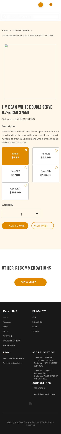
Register (40, 4)
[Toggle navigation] (57, 4)
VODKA (35, 331)
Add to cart (17, 225)
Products (7, 322)
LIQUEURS (37, 322)
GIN (34, 317)
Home (5, 30)
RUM (34, 326)
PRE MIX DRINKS (21, 30)
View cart (41, 225)
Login (47, 4)
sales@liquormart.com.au (44, 394)
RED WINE (8, 336)
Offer (5, 326)
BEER (5, 331)
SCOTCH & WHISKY (11, 341)
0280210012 (39, 388)
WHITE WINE (9, 345)
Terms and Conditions (12, 363)
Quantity (7, 205)
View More (29, 282)
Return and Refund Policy (13, 358)
